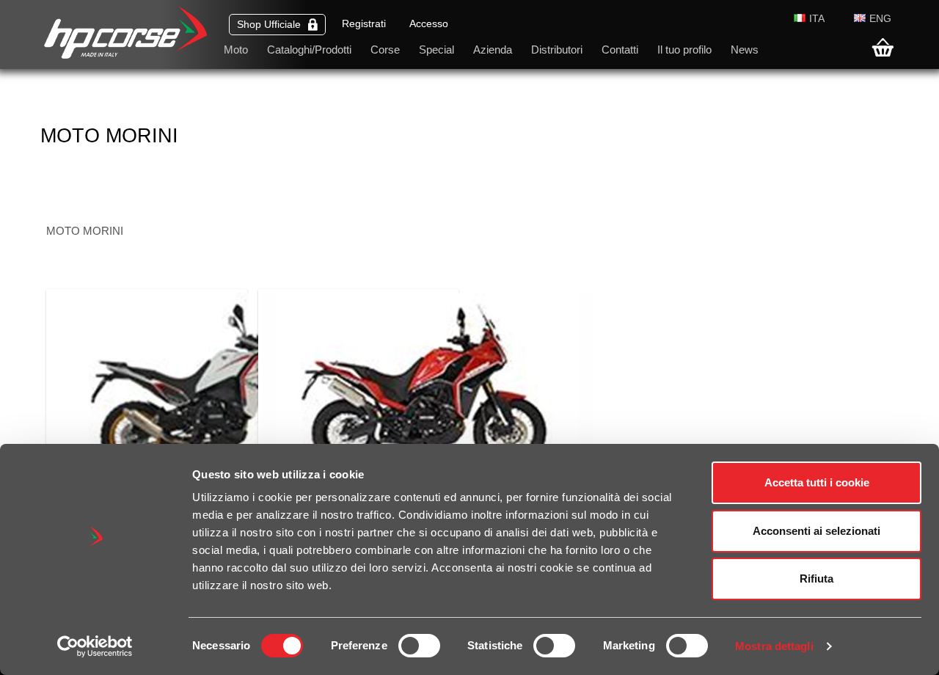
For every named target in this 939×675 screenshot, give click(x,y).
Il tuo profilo (684, 49)
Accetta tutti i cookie (816, 482)
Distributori (556, 49)
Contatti (620, 49)
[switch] (419, 645)
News (745, 49)
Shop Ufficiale (269, 24)
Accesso (428, 23)
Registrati (364, 23)
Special (436, 49)
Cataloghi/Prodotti (309, 49)
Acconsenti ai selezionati (816, 531)
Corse (385, 49)
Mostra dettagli (774, 646)
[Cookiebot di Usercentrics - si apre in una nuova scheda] (95, 646)
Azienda (492, 49)
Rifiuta (816, 578)
